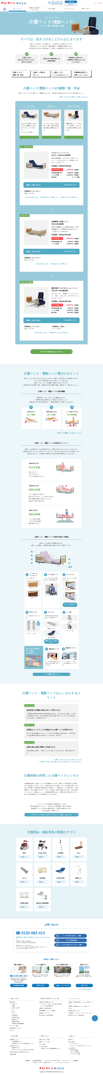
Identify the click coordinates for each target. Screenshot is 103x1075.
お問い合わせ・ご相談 (44, 1039)
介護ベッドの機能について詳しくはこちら (69, 433)
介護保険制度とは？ (17, 1041)
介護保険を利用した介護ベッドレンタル (81, 74)
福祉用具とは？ (16, 1047)
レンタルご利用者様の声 (47, 1006)
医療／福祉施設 (74, 1050)
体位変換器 (14, 1015)
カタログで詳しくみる (31, 197)
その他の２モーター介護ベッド (49, 197)
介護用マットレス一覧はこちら (51, 641)
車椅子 (13, 1006)
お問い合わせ (40, 985)
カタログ (12, 1030)
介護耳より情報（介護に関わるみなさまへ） (20, 1052)
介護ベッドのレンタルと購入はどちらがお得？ (23, 1049)
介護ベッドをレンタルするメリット (61, 74)
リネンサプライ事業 (75, 1054)
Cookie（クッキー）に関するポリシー (42, 1062)
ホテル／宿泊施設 (75, 1052)
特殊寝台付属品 (16, 1021)
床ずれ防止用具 (16, 1017)
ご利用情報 (75, 1060)
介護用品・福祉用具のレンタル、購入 (16, 12)
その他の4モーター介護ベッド (58, 264)
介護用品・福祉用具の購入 (45, 1008)
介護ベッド (14, 1004)
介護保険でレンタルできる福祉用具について (22, 1043)
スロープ (14, 1013)
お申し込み (84, 985)
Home (3, 12)
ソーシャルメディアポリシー (62, 1062)
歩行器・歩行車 (16, 1007)
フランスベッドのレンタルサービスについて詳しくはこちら (51, 815)
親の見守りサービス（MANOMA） (76, 1015)
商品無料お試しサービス (74, 1010)
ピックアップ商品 (14, 1025)
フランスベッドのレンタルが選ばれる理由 (51, 1004)
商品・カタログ (15, 998)
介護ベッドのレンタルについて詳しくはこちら (68, 759)
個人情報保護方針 (37, 1060)
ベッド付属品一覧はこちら (51, 674)
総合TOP (99, 3)
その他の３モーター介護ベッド (69, 197)
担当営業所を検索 (19, 985)
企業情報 (27, 1060)
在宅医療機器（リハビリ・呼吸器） (47, 1010)
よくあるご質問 (42, 1046)
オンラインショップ (75, 998)
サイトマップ (66, 1060)
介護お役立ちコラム (14, 1045)
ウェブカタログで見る (85, 989)
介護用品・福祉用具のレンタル (46, 1002)
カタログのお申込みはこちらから (51, 351)
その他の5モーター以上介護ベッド (59, 332)
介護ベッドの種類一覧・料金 (18, 74)
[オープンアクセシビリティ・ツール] (4, 9)
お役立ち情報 (14, 1036)
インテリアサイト (75, 1043)
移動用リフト (15, 1019)
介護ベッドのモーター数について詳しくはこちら (73, 97)
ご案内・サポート (44, 1036)
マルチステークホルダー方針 (52, 1060)
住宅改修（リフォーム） (45, 1013)
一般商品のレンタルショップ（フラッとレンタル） (80, 1013)
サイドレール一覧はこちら (69, 604)
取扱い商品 (12, 1002)
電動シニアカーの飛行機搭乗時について (50, 1048)
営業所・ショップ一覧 (61, 985)
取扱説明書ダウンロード (15, 1028)
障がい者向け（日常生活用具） (46, 1015)
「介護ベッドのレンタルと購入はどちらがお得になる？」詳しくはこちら (60, 761)
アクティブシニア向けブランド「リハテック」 (82, 1045)
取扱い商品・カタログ (33, 12)
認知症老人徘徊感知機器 (18, 1023)
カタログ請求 (42, 1044)
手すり (13, 1011)
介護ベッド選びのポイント (39, 74)
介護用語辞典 (13, 1054)
